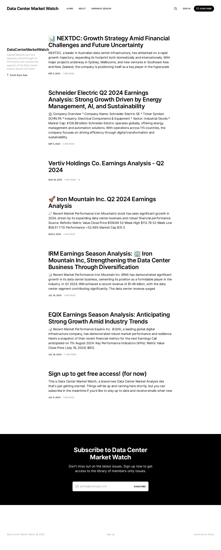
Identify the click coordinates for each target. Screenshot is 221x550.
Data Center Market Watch (32, 9)
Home (70, 8)
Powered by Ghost (204, 534)
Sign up (111, 534)
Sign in (186, 8)
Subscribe (206, 8)
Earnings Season (101, 8)
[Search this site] (175, 8)
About (82, 8)
